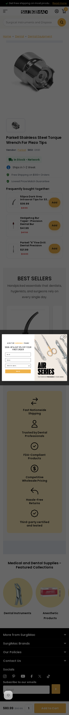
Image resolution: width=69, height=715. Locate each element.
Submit (18, 371)
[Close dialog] (64, 336)
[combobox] (17, 365)
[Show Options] (29, 365)
